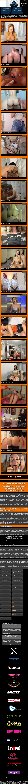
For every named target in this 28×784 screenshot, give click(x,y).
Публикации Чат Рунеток (15, 15)
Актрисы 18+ (3, 779)
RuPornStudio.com (6, 8)
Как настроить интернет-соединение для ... (12, 636)
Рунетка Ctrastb (5, 177)
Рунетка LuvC (4, 41)
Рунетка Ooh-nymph (6, 404)
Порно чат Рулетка (17, 13)
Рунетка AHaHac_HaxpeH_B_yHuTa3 (10, 245)
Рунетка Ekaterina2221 (6, 450)
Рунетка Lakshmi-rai (6, 132)
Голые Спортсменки (11, 779)
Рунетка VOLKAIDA (6, 200)
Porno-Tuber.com (5, 10)
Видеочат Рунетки (5, 15)
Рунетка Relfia (4, 109)
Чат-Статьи (11, 778)
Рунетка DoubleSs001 (6, 359)
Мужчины (24, 3)
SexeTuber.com (5, 13)
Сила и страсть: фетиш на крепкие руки (11, 625)
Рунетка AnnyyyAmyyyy (7, 314)
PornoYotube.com (17, 10)
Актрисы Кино (18, 778)
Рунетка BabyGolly (6, 291)
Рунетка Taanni (5, 86)
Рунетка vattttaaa (5, 223)
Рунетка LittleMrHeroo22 (7, 473)
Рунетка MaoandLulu (6, 427)
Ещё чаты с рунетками (14, 477)
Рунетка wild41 (5, 155)
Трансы (23, 5)
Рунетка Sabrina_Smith (7, 336)
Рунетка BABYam (5, 64)
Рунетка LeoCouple (6, 268)
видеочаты (9, 494)
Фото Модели (24, 778)
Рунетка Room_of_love (7, 382)
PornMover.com (17, 8)
